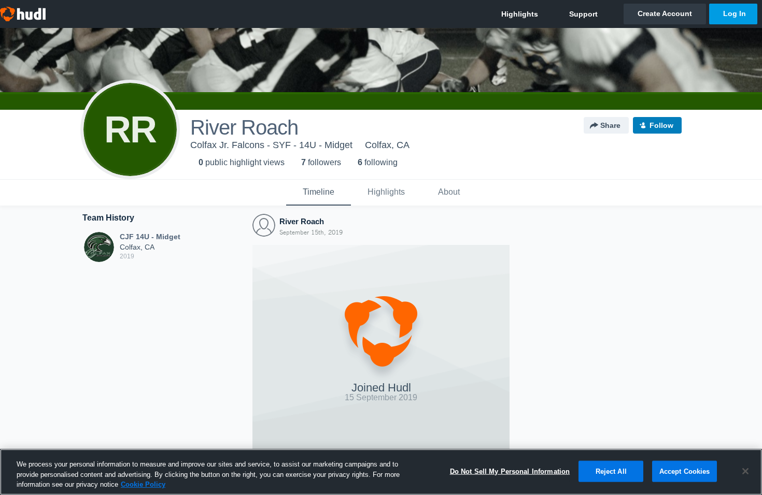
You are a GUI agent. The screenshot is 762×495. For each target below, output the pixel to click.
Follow (661, 125)
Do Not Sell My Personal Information (510, 471)
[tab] (318, 193)
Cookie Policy (143, 484)
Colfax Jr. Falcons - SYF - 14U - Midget (271, 145)
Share (610, 125)
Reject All (611, 471)
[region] (381, 472)
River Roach (301, 221)
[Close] (745, 471)
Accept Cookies (684, 471)
